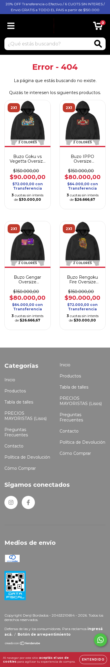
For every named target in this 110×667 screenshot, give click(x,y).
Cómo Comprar (20, 468)
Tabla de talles (18, 402)
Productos (15, 391)
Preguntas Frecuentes (16, 432)
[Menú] (11, 26)
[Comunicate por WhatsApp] (100, 639)
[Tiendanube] (22, 644)
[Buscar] (98, 44)
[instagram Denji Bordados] (11, 502)
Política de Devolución (27, 457)
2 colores (27, 142)
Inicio (9, 379)
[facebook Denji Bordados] (28, 502)
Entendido (93, 659)
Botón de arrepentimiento (44, 634)
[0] (98, 27)
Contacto (13, 446)
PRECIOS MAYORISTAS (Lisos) (25, 416)
